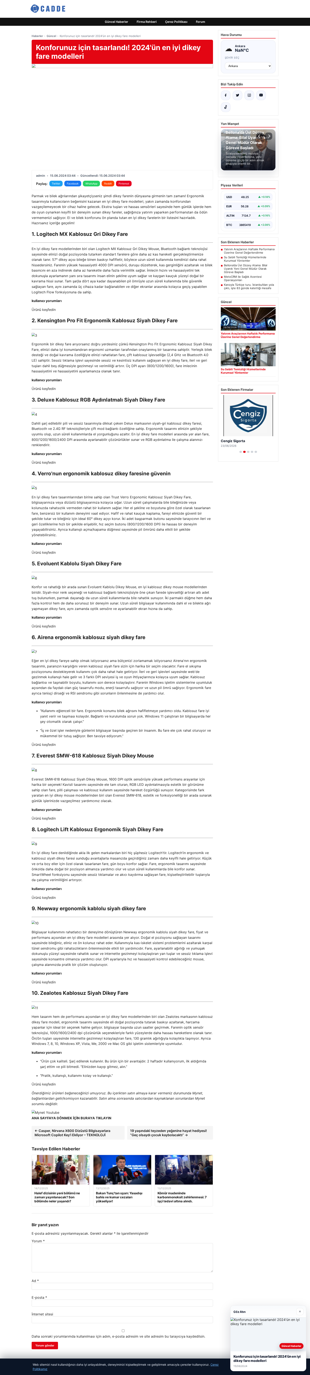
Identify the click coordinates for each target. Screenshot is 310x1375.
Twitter (56, 183)
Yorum (38, 1241)
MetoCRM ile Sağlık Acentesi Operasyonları (243, 278)
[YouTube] (261, 95)
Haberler (37, 36)
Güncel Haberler (116, 21)
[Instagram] (249, 95)
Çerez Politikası (176, 21)
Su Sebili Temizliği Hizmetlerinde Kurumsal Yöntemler (245, 259)
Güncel (51, 36)
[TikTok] (225, 107)
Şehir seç (232, 57)
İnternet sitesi (42, 1314)
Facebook (73, 183)
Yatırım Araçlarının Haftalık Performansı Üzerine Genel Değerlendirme (249, 250)
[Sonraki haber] (268, 136)
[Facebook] (225, 95)
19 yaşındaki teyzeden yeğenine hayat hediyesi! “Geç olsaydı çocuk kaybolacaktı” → (168, 1133)
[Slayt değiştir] (240, 452)
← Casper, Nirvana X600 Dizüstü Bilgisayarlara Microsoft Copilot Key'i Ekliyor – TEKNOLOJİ (72, 1133)
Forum (200, 21)
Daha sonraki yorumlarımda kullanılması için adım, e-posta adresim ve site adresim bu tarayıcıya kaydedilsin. (118, 1336)
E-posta (39, 1297)
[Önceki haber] (259, 136)
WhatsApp (91, 183)
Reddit (108, 183)
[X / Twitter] (237, 95)
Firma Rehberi (147, 21)
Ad (35, 1281)
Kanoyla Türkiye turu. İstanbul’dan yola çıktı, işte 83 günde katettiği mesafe (249, 286)
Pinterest (124, 183)
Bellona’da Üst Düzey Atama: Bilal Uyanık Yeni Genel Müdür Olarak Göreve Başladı (245, 269)
